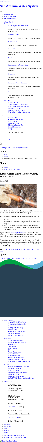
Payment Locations (14, 368)
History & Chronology (15, 328)
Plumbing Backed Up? (15, 125)
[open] (1, 11)
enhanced (7, 249)
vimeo (6, 432)
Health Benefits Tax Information (19, 112)
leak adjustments (16, 249)
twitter (6, 428)
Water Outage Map (14, 352)
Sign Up (11, 139)
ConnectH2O (12, 344)
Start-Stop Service (10, 16)
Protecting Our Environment (17, 83)
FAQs (10, 129)
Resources (7, 24)
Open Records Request (16, 357)
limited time (31, 249)
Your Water (12, 49)
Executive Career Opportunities (18, 106)
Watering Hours (5, 148)
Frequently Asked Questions (17, 372)
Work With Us (9, 101)
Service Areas (12, 329)
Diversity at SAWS (14, 108)
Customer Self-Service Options (18, 367)
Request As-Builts (14, 356)
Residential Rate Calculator (17, 342)
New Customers (13, 121)
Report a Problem (10, 18)
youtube (6, 430)
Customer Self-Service (15, 119)
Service (10, 58)
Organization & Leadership (17, 324)
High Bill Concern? (14, 127)
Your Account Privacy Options (14, 435)
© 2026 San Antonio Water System (15, 437)
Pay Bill (6, 365)
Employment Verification (16, 110)
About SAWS (8, 22)
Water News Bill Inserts (12, 169)
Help (15, 441)
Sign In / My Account (11, 116)
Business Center (13, 35)
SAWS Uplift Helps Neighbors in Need (21, 378)
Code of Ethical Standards (17, 322)
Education (11, 74)
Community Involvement (16, 331)
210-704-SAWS (13, 407)
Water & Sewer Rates (15, 341)
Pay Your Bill (8, 15)
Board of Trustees (14, 326)
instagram (7, 426)
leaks (24, 249)
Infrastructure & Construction (18, 65)
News (10, 92)
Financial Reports (14, 333)
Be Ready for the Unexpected (18, 26)
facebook (7, 424)
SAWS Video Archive (15, 335)
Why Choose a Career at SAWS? (19, 104)
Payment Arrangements (16, 376)
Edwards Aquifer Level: (20, 148)
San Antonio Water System (19, 6)
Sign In (10, 136)
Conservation (12, 42)
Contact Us (8, 381)
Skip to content (5, 1)
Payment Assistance (14, 123)
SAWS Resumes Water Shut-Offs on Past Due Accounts (18, 258)
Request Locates (13, 354)
